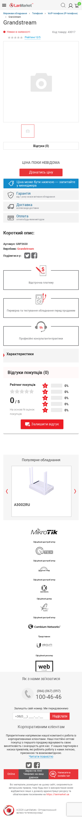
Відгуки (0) (41, 146)
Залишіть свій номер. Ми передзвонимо (41, 708)
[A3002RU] (41, 481)
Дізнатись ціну (41, 172)
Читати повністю (41, 756)
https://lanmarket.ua (57, 794)
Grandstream (25, 248)
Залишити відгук (45, 424)
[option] (41, 81)
